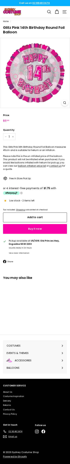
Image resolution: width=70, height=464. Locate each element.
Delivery (7, 400)
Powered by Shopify (15, 456)
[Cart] (57, 11)
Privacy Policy (10, 413)
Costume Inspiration (13, 396)
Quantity (9, 130)
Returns (7, 405)
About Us (7, 392)
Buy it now (35, 229)
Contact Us (9, 409)
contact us (55, 165)
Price (6, 115)
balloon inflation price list (32, 165)
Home (6, 21)
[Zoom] (64, 102)
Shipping (20, 209)
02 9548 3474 (41, 3)
